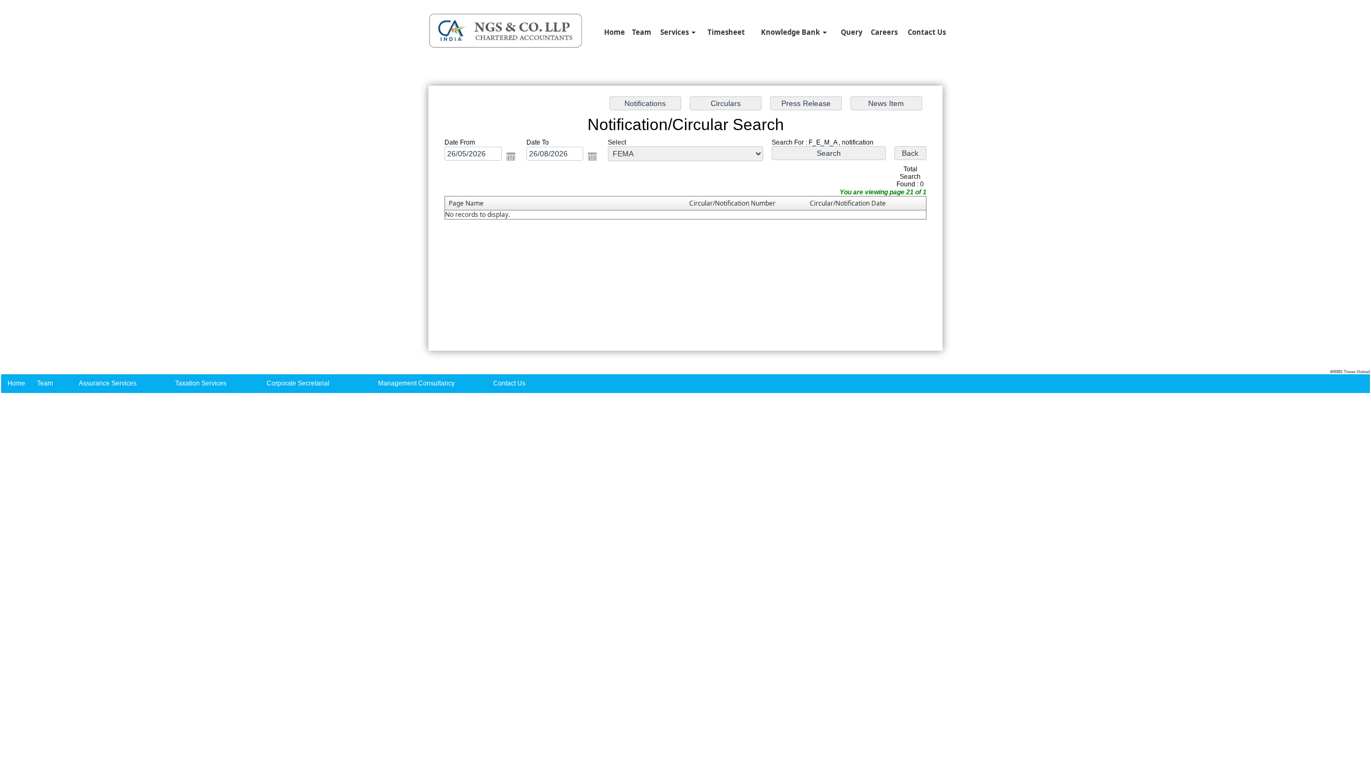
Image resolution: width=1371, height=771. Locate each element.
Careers (884, 32)
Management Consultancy (416, 383)
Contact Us (927, 32)
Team (641, 32)
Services (675, 32)
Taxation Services (201, 383)
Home (614, 32)
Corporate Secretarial (298, 383)
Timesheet (726, 32)
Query (851, 32)
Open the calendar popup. (511, 156)
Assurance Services (108, 383)
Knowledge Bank (791, 32)
